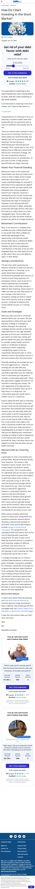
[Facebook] (11, 836)
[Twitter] (20, 836)
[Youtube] (15, 836)
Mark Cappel (8, 37)
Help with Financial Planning (15, 600)
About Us (4, 846)
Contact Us (4, 848)
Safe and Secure (23, 854)
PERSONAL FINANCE (8, 5)
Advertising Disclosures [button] (8, 871)
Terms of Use (22, 846)
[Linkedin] (24, 836)
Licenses (20, 857)
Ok (31, 887)
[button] (1, 1)
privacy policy (9, 884)
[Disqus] (17, 809)
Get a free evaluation (17, 73)
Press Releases (6, 851)
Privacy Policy (22, 848)
